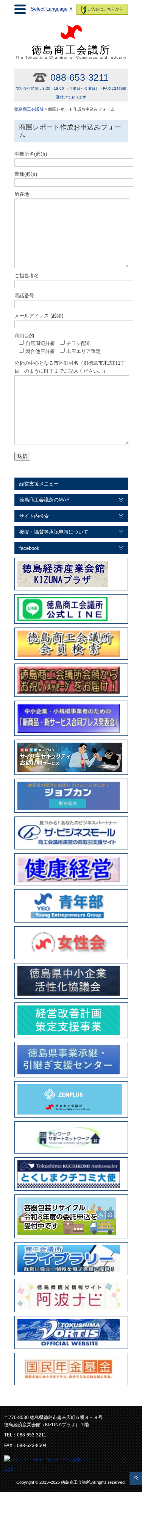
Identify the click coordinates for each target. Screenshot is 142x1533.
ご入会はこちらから (105, 9)
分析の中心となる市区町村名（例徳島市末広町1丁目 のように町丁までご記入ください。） (69, 367)
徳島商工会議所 (71, 51)
